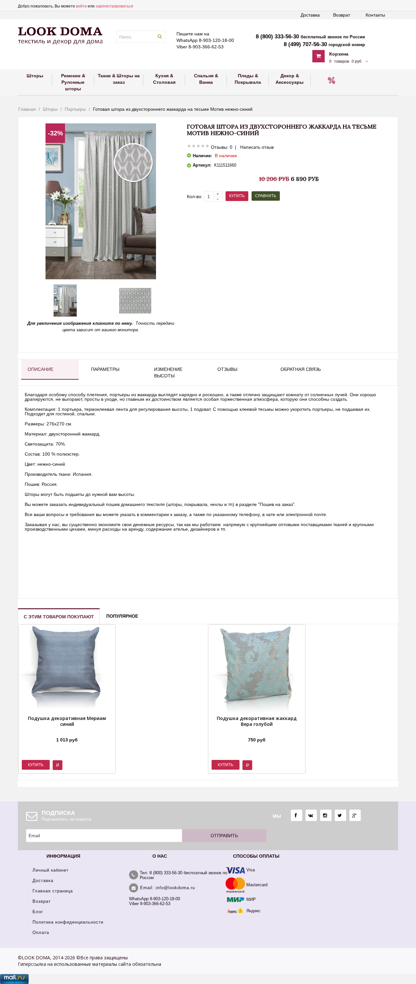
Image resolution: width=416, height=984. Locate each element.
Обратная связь (300, 369)
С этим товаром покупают (59, 616)
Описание (40, 369)
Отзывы (227, 369)
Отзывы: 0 (221, 147)
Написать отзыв (257, 147)
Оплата (40, 932)
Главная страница (52, 891)
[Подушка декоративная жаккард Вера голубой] (257, 731)
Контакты (375, 15)
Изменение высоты (168, 372)
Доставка (310, 15)
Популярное (122, 616)
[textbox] (140, 37)
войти (81, 6)
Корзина (338, 54)
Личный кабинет (50, 870)
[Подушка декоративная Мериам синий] (67, 731)
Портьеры (75, 109)
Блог (37, 911)
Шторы (50, 109)
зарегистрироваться (114, 6)
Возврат (341, 15)
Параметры (105, 369)
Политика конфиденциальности (67, 922)
